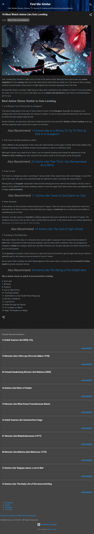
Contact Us (11, 515)
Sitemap (32, 515)
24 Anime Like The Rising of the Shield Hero (59, 270)
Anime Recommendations (18, 20)
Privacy (3, 515)
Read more (86, 348)
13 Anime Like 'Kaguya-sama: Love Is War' (23, 468)
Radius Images (52, 529)
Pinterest (8, 507)
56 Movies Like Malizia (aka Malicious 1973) (24, 452)
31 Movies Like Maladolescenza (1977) (21, 436)
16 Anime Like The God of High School (59, 229)
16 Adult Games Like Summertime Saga (22, 420)
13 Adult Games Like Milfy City (17, 340)
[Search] (90, 5)
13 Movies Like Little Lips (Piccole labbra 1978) (26, 356)
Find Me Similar (40, 4)
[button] (90, 15)
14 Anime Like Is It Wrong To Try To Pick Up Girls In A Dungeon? (59, 132)
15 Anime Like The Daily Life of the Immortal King (27, 484)
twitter (7, 505)
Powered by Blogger (48, 524)
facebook (9, 503)
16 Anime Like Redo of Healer (17, 388)
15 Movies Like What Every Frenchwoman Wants (26, 404)
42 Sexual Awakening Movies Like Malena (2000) (26, 372)
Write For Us (23, 515)
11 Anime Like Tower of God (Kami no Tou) (59, 195)
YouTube (8, 509)
